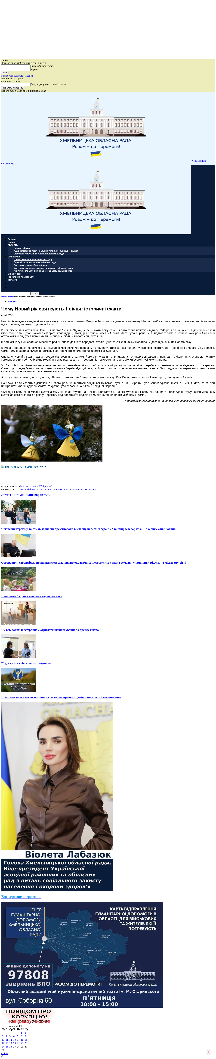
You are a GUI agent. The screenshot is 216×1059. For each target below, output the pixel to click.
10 (3, 1039)
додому (4, 296)
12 (10, 1039)
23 (26, 1043)
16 (26, 1039)
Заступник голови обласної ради (30, 265)
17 (3, 1043)
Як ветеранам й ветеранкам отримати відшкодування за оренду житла (50, 629)
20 (14, 1043)
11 (7, 1039)
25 (7, 1046)
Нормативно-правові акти (21, 276)
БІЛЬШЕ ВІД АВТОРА (36, 495)
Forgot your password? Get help (17, 75)
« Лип (4, 1053)
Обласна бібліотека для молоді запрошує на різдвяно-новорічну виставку (58, 489)
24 (3, 1046)
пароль (34, 69)
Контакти (12, 279)
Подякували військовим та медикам (26, 663)
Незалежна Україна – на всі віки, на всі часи (31, 596)
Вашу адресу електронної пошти (48, 84)
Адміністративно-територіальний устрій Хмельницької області (46, 250)
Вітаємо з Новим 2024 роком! (36, 486)
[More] (70, 471)
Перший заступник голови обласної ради (35, 262)
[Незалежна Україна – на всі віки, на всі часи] (18, 590)
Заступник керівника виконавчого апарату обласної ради (43, 267)
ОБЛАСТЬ (13, 245)
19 (10, 1043)
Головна (12, 239)
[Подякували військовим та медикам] (18, 657)
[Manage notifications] (208, 1052)
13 (14, 1039)
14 (18, 1039)
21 (18, 1043)
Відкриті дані (14, 273)
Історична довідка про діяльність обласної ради (39, 253)
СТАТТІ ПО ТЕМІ (12, 495)
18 (7, 1043)
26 (10, 1046)
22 (22, 1043)
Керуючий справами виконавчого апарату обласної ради (43, 270)
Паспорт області (22, 247)
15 (22, 1039)
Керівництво (14, 256)
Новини (11, 242)
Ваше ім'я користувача (43, 66)
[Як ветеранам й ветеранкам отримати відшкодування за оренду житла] (18, 623)
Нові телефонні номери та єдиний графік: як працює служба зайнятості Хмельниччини (61, 697)
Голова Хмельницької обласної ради (33, 259)
